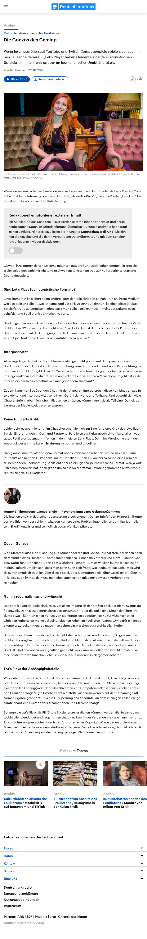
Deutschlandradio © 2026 (24, 922)
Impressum (12, 905)
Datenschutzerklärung (97, 231)
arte (53, 916)
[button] (6, 7)
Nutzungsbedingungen (21, 899)
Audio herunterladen (51, 79)
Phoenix (42, 916)
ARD (21, 916)
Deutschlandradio (18, 887)
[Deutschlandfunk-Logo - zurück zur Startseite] (73, 6)
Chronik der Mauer (72, 916)
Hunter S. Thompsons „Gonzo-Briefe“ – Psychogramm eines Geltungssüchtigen (62, 511)
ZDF (30, 916)
